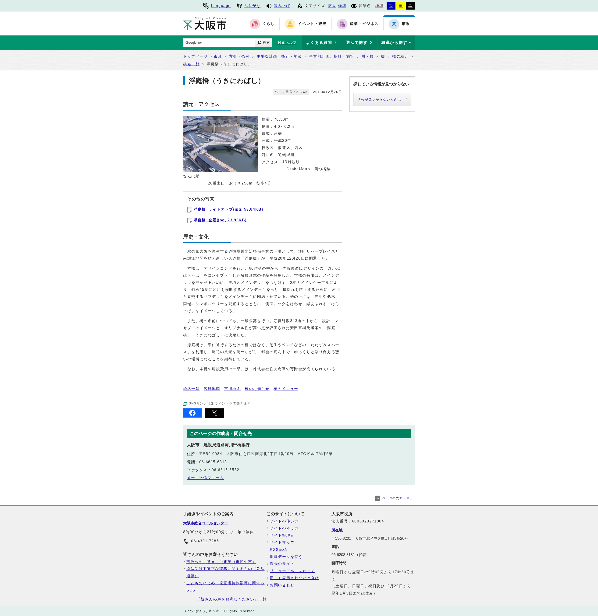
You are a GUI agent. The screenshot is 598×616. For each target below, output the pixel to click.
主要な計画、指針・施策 (279, 56)
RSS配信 (278, 550)
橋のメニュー (286, 389)
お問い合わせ (282, 585)
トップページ (195, 56)
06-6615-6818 (213, 462)
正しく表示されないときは (294, 578)
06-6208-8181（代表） (350, 555)
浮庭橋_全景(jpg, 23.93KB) (220, 220)
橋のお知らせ (257, 389)
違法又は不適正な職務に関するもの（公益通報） (225, 572)
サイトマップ (282, 542)
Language (221, 6)
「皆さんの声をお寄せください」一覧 (232, 599)
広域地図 (212, 389)
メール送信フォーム (205, 478)
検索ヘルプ (287, 43)
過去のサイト (282, 564)
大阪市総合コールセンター (205, 523)
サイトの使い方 (284, 521)
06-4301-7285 (205, 541)
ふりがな (252, 6)
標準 (342, 6)
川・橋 (367, 56)
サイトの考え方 (284, 528)
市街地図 (232, 389)
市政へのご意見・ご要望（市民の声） (221, 562)
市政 (218, 56)
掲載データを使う (286, 557)
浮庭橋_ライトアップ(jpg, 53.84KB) (228, 209)
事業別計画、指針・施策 (331, 56)
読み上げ (282, 6)
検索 (266, 43)
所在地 (337, 530)
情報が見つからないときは (379, 99)
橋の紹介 (400, 56)
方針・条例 (239, 56)
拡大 (332, 6)
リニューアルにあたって (292, 571)
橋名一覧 (191, 64)
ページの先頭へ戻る (397, 498)
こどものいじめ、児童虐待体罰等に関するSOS (225, 586)
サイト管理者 (282, 535)
